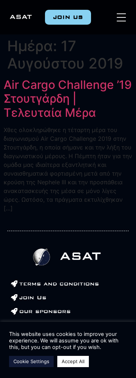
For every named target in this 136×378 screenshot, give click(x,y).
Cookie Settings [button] (31, 361)
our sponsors (45, 311)
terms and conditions (59, 283)
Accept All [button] (73, 361)
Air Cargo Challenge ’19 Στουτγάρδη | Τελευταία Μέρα (68, 99)
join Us (32, 297)
